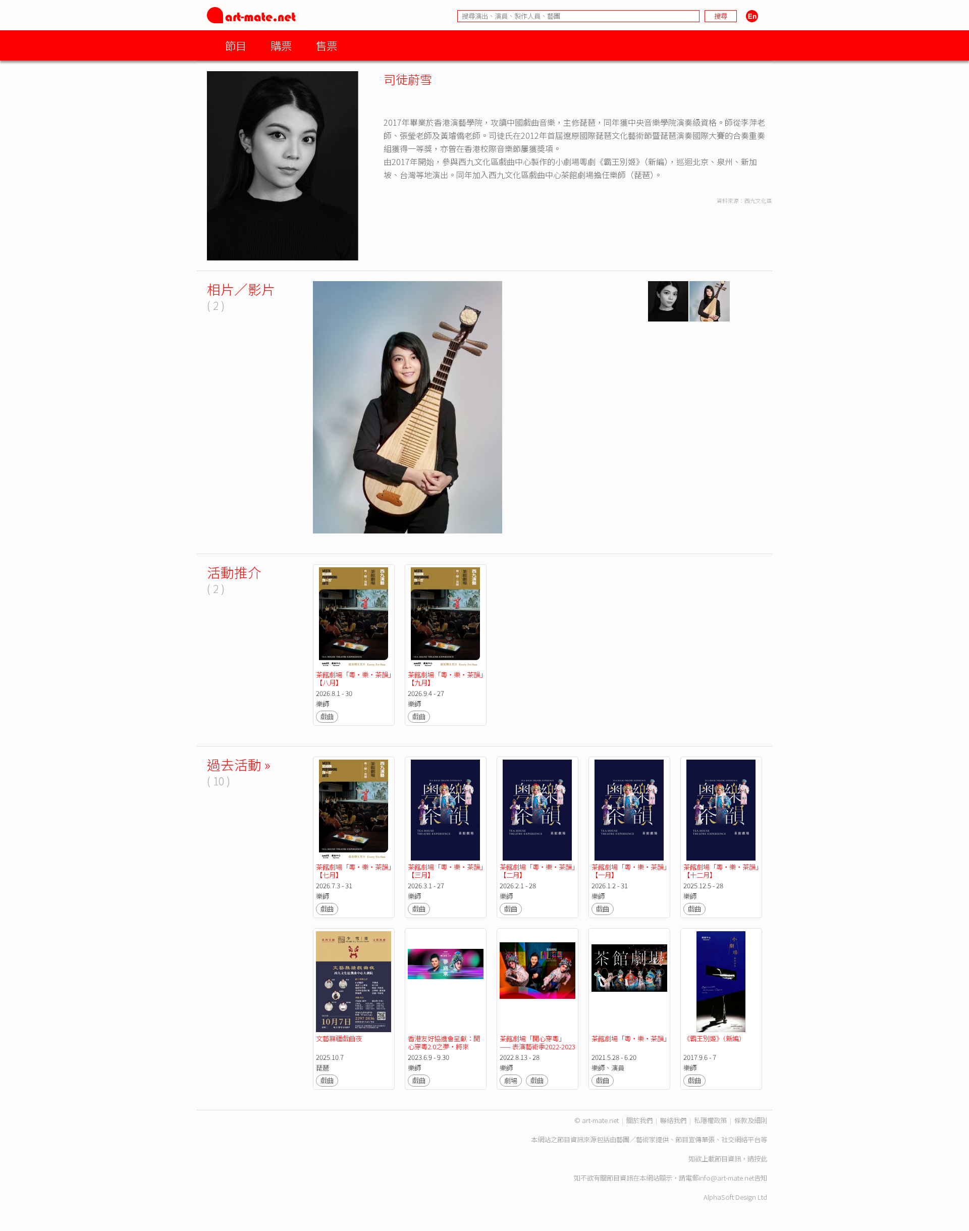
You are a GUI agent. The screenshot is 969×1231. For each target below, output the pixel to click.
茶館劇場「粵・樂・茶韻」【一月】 (629, 871)
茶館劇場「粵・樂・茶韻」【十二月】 (721, 871)
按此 (760, 1158)
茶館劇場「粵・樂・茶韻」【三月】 (445, 871)
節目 (235, 45)
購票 (281, 45)
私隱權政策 (710, 1120)
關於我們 (639, 1120)
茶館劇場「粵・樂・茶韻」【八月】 (353, 678)
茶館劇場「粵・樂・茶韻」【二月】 (537, 871)
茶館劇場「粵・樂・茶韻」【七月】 (353, 871)
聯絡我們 (673, 1120)
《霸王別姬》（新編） (714, 1038)
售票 (326, 45)
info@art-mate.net (726, 1178)
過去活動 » (239, 764)
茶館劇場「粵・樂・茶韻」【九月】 (445, 678)
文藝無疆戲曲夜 (339, 1038)
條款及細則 (750, 1120)
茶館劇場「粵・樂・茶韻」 (630, 1038)
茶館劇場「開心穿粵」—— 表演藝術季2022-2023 (537, 1042)
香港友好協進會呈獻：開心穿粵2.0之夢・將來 (444, 1042)
